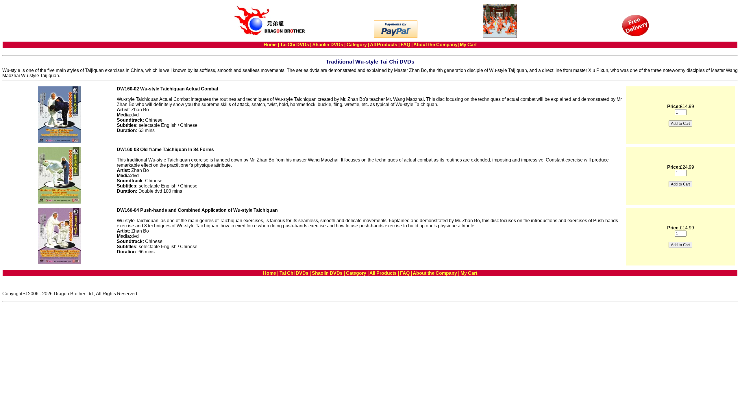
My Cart (468, 44)
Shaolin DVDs (327, 44)
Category (357, 44)
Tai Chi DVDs (294, 44)
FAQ (405, 44)
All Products (383, 44)
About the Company (435, 44)
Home (270, 44)
